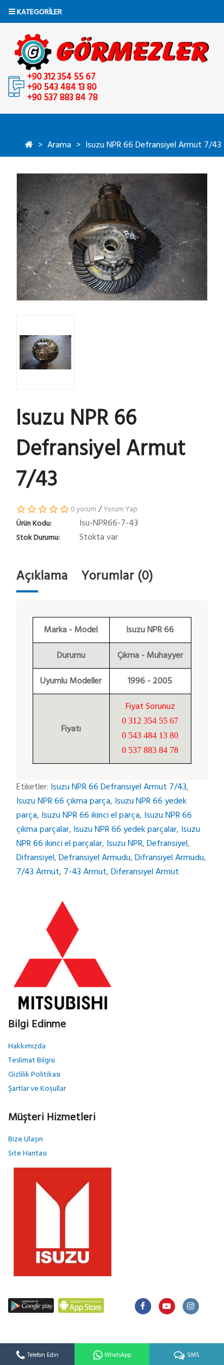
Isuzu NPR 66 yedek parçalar (125, 830)
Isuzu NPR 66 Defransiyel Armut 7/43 (153, 145)
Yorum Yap (121, 509)
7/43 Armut (37, 872)
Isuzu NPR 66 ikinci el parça (90, 815)
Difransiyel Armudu (169, 858)
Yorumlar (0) (117, 576)
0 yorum (83, 509)
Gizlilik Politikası (34, 1074)
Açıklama (42, 576)
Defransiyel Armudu (94, 858)
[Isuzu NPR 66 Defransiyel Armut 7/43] (112, 237)
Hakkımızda (27, 1046)
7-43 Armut (85, 872)
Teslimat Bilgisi (31, 1060)
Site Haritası (27, 1153)
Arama (59, 145)
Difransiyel (35, 858)
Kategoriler (38, 12)
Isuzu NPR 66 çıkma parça (63, 801)
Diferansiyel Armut (145, 872)
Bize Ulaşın (25, 1139)
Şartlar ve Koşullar (37, 1089)
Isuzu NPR (124, 844)
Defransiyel (167, 844)
